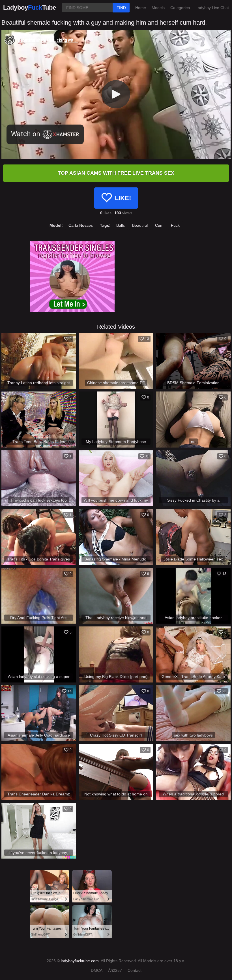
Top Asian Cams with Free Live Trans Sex (116, 173)
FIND (121, 7)
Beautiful (140, 225)
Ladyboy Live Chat (212, 7)
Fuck (175, 225)
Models (158, 7)
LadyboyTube (29, 7)
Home (140, 7)
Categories (180, 7)
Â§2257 (115, 970)
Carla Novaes (80, 225)
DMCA (96, 970)
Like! (123, 198)
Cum (159, 225)
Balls (120, 225)
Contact (134, 970)
